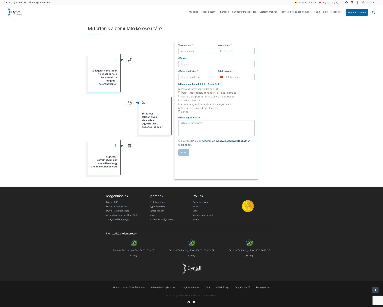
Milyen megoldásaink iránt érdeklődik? (200, 84)
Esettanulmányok (269, 11)
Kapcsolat (336, 11)
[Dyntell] (14, 12)
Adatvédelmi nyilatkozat (231, 140)
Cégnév (182, 58)
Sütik (208, 287)
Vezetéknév (185, 45)
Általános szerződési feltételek (129, 287)
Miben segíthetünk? (189, 117)
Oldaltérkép (222, 287)
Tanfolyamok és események (295, 11)
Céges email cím (187, 71)
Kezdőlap (194, 11)
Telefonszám (225, 71)
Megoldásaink (209, 11)
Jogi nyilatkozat (190, 287)
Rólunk (316, 11)
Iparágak (224, 11)
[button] (373, 12)
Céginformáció (242, 287)
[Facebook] (346, 2)
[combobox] (222, 77)
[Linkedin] (352, 2)
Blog (325, 11)
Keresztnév (224, 45)
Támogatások (263, 287)
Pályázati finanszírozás (244, 11)
